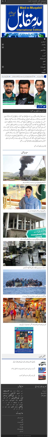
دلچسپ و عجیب (12, 400)
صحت (44, 64)
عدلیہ (6, 402)
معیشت (14, 404)
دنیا (45, 47)
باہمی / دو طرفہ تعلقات (6, 393)
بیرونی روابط (44, 3)
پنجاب (12, 406)
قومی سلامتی (20, 404)
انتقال (21, 393)
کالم (45, 70)
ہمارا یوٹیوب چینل (43, 395)
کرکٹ (37, 146)
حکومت (20, 400)
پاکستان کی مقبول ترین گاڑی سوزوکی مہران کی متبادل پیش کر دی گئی (24, 361)
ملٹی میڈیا (43, 67)
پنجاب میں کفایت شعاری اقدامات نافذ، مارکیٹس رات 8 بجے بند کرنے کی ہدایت (32, 324)
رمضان (3, 400)
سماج (21, 402)
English (44, 73)
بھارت (16, 395)
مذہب (17, 404)
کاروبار (44, 56)
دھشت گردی (7, 400)
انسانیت (18, 393)
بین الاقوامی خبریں (15, 397)
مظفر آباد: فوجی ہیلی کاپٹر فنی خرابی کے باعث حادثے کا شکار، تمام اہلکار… (34, 182)
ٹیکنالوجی (43, 50)
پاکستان (44, 45)
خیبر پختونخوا (17, 400)
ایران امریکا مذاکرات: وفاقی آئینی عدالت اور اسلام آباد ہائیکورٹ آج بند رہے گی (33, 239)
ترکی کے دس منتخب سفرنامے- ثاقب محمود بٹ (27, 375)
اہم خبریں (43, 42)
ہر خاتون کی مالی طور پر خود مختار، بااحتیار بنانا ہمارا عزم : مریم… (36, 210)
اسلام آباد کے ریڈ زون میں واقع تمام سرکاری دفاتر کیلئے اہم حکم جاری (34, 267)
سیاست (15, 402)
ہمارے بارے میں (20, 417)
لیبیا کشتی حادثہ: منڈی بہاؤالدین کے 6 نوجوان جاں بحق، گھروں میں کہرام (34, 296)
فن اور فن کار (43, 59)
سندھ (18, 402)
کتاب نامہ (21, 424)
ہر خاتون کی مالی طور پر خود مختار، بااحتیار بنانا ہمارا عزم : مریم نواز (14, 76)
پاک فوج (16, 406)
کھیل (44, 61)
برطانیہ (21, 395)
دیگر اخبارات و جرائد (20, 422)
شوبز (11, 402)
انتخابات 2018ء (6, 391)
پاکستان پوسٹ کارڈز (39, 3)
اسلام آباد (18, 391)
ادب (45, 53)
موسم (11, 404)
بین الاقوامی (11, 395)
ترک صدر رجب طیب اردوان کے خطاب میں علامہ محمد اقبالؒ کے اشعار (23, 368)
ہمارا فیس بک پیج (43, 393)
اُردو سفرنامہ (34, 3)
